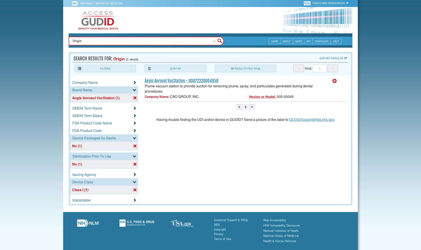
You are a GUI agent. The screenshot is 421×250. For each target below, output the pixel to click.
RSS (217, 225)
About (287, 41)
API (308, 41)
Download (321, 41)
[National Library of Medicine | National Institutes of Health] (87, 224)
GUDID (98, 20)
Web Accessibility (274, 220)
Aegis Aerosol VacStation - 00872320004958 (181, 80)
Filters (105, 68)
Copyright (220, 229)
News (298, 41)
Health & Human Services (279, 241)
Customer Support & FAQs (231, 220)
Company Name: (157, 96)
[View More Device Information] (334, 81)
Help (336, 41)
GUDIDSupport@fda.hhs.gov (311, 119)
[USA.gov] (186, 224)
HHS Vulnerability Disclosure (281, 225)
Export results (331, 58)
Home (274, 41)
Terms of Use (222, 239)
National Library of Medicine (101, 3)
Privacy (219, 234)
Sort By (175, 68)
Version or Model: (262, 96)
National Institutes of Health (281, 230)
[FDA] (307, 3)
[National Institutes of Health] (76, 3)
